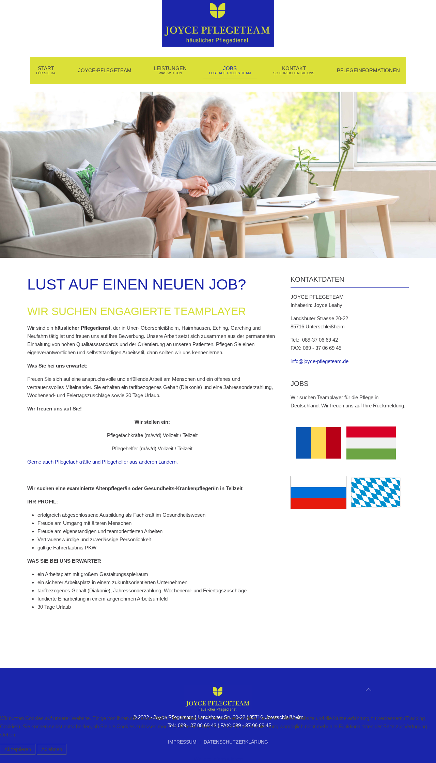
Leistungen (170, 70)
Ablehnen (51, 749)
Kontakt (293, 70)
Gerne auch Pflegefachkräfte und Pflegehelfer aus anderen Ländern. (102, 462)
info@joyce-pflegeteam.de (319, 361)
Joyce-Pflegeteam (104, 70)
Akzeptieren (17, 749)
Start (46, 70)
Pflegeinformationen (368, 70)
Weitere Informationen (218, 759)
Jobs (230, 70)
